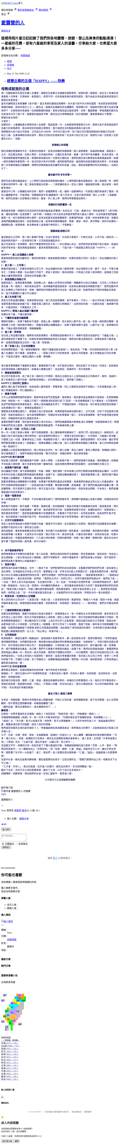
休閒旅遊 (25, 55)
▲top (3, 824)
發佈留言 (6, 847)
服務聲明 (88, 1112)
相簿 (9, 61)
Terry (3, 794)
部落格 (10, 65)
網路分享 (24, 818)
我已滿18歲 (7, 1141)
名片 (9, 68)
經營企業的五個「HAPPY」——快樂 (36, 81)
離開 (17, 1141)
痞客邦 (17, 810)
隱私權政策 (76, 1112)
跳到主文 (6, 31)
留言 (24, 810)
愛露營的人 (13, 22)
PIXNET (38, 1112)
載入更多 (6, 829)
